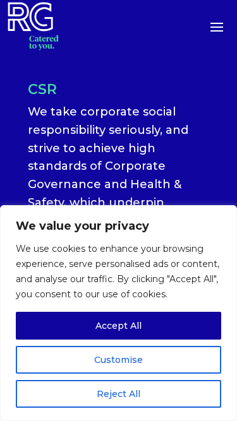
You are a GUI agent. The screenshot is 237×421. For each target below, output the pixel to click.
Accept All (118, 325)
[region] (118, 313)
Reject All (118, 394)
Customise (118, 359)
